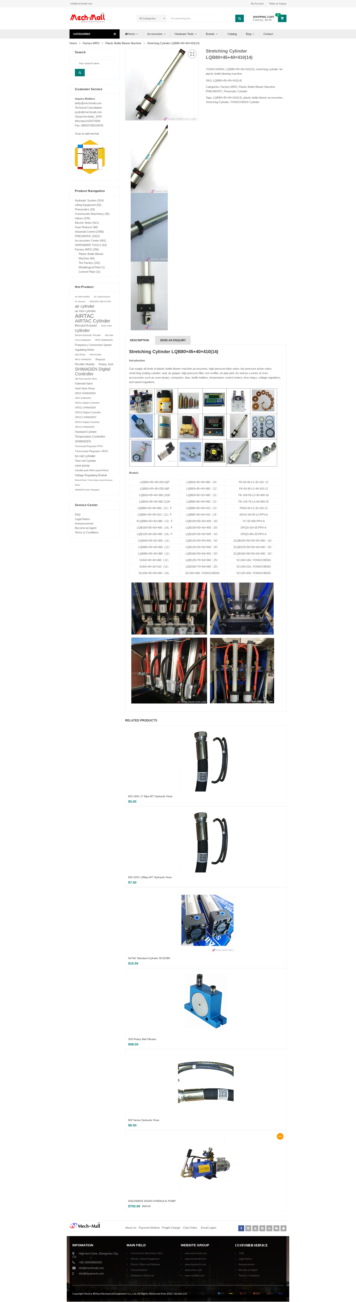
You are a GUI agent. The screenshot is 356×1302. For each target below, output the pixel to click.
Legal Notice (82, 519)
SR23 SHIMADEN (85, 393)
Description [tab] (139, 340)
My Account (257, 3)
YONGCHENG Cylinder (244, 102)
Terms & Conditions (87, 532)
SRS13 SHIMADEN (85, 417)
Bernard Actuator (86, 325)
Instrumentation (138, 1270)
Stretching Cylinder (217, 102)
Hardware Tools (184, 33)
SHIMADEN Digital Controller (92, 371)
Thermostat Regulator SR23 (91, 451)
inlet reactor (95, 354)
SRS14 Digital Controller (87, 422)
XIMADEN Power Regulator (87, 490)
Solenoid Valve (84, 383)
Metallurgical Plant (90, 267)
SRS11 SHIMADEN (85, 407)
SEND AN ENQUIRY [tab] (173, 340)
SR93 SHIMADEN (83, 398)
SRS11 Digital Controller (87, 403)
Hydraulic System (86, 200)
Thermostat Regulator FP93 (89, 446)
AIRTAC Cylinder (92, 320)
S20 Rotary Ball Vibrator (142, 1039)
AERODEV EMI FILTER (100, 301)
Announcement (84, 523)
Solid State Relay (85, 388)
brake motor (106, 326)
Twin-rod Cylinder (85, 460)
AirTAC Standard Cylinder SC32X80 (149, 958)
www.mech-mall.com (195, 1253)
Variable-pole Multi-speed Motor (92, 470)
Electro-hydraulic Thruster (88, 335)
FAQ (77, 514)
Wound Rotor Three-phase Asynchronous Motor (94, 482)
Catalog (232, 33)
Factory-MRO (91, 43)
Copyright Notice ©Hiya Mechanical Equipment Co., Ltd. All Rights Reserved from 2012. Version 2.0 (129, 1293)
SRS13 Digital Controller (88, 412)
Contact (268, 33)
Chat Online (190, 1227)
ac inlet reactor (82, 296)
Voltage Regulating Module (91, 475)
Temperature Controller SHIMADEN (90, 439)
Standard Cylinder (86, 431)
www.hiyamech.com (195, 1264)
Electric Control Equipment (144, 1258)
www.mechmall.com (195, 1258)
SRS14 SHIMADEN (85, 427)
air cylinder (84, 306)
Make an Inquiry (277, 3)
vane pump (82, 465)
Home (131, 33)
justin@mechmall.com (88, 112)
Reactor (100, 359)
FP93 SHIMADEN (104, 340)
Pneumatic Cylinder (235, 91)
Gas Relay (80, 354)
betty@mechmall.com (88, 103)
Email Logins (208, 1227)
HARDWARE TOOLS (88, 245)
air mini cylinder (85, 311)
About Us (130, 1227)
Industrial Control (85, 231)
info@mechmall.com (81, 3)
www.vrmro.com (193, 1270)
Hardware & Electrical (142, 1275)
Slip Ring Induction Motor (86, 379)
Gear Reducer (83, 227)
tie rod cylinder (85, 456)
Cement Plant (87, 271)
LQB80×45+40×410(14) (227, 97)
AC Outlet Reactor (102, 297)
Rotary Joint (106, 364)
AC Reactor (80, 301)
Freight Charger (171, 1227)
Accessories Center (87, 240)
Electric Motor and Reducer (145, 1264)
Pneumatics (82, 209)
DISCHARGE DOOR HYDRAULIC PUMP (152, 1201)
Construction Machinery (89, 213)
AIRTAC (84, 316)
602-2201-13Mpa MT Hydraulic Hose (150, 877)
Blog (248, 33)
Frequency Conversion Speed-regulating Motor (93, 347)
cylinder (82, 330)
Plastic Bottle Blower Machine (123, 43)
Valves (79, 218)
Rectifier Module (85, 364)
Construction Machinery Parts (146, 1253)
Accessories (154, 33)
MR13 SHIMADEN (83, 359)
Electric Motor (83, 222)
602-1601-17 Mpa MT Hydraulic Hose (150, 796)
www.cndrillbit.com (194, 1275)
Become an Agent (85, 527)
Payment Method (149, 1227)
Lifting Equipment (85, 204)
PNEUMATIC (214, 91)
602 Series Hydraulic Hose (143, 1120)
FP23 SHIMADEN (83, 340)
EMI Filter (109, 335)
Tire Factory (86, 262)
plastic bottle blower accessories (263, 97)
